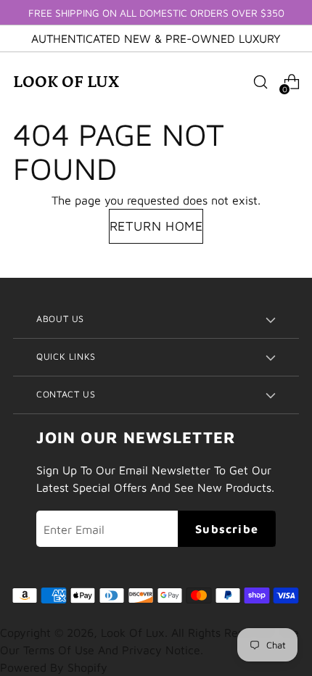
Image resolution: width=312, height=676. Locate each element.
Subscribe (226, 528)
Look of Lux (133, 632)
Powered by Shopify (53, 667)
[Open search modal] (260, 82)
